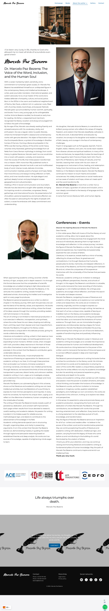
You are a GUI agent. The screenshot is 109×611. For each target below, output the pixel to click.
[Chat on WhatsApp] (105, 607)
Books (68, 3)
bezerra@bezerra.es (38, 580)
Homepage (59, 3)
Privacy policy (62, 578)
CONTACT (54, 545)
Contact (101, 3)
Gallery (93, 3)
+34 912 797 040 (41, 576)
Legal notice (61, 576)
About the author (79, 3)
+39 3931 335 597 (41, 578)
